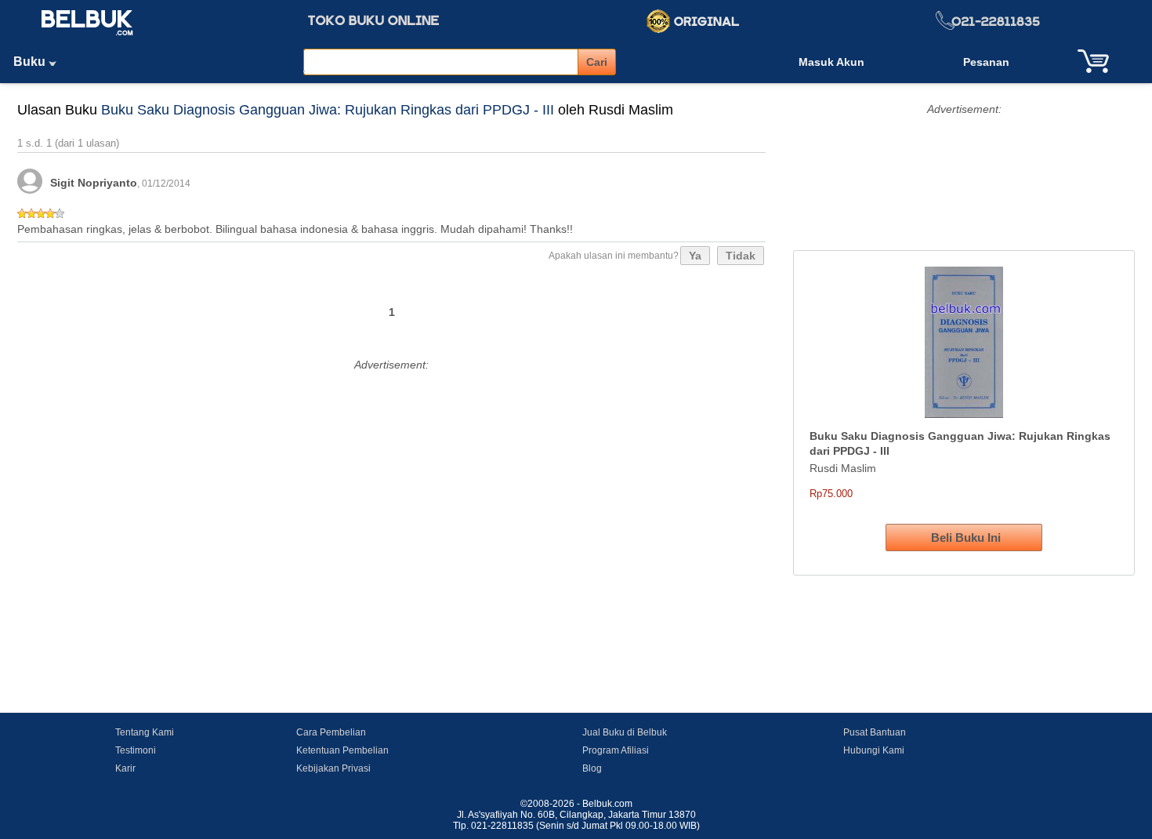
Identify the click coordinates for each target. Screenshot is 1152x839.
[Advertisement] (391, 485)
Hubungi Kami (873, 750)
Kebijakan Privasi (333, 768)
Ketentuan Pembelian (342, 750)
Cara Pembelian (331, 732)
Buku (31, 61)
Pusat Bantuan (874, 732)
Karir (125, 768)
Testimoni (135, 750)
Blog (592, 768)
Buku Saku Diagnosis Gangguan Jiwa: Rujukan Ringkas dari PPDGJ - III (327, 110)
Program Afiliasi (615, 750)
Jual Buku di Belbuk (624, 732)
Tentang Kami (144, 732)
